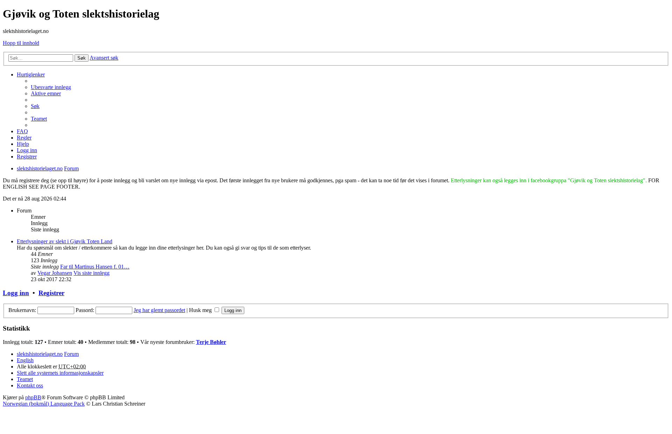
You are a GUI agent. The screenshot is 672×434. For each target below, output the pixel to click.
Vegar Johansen (54, 273)
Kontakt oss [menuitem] (30, 385)
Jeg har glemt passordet (159, 310)
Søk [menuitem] (35, 106)
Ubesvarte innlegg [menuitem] (51, 87)
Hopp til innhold (21, 43)
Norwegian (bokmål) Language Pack (44, 404)
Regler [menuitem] (24, 138)
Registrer (51, 293)
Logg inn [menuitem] (27, 150)
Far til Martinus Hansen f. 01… (95, 267)
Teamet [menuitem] (39, 119)
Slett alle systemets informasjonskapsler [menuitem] (60, 373)
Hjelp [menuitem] (23, 144)
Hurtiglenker (31, 74)
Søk (81, 58)
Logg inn (16, 293)
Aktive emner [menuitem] (46, 93)
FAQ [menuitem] (22, 131)
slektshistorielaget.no (40, 354)
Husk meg (201, 310)
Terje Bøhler (211, 342)
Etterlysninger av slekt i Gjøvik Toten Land (64, 241)
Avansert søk (104, 58)
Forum (71, 354)
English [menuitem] (25, 360)
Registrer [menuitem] (27, 157)
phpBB (33, 397)
